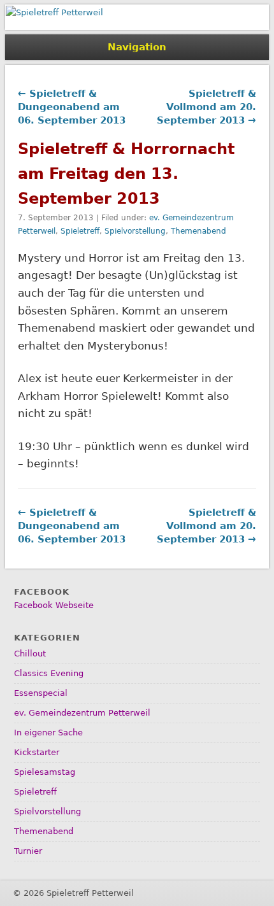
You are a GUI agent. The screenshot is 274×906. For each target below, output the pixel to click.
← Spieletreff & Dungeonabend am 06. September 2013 (72, 107)
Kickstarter (36, 752)
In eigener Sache (48, 732)
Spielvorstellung (135, 231)
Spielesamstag (44, 772)
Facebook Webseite (54, 605)
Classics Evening (48, 673)
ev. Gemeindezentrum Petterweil (82, 713)
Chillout (30, 653)
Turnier (28, 851)
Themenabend (198, 231)
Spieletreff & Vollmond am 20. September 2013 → (206, 107)
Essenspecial (41, 693)
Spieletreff (80, 231)
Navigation (137, 47)
